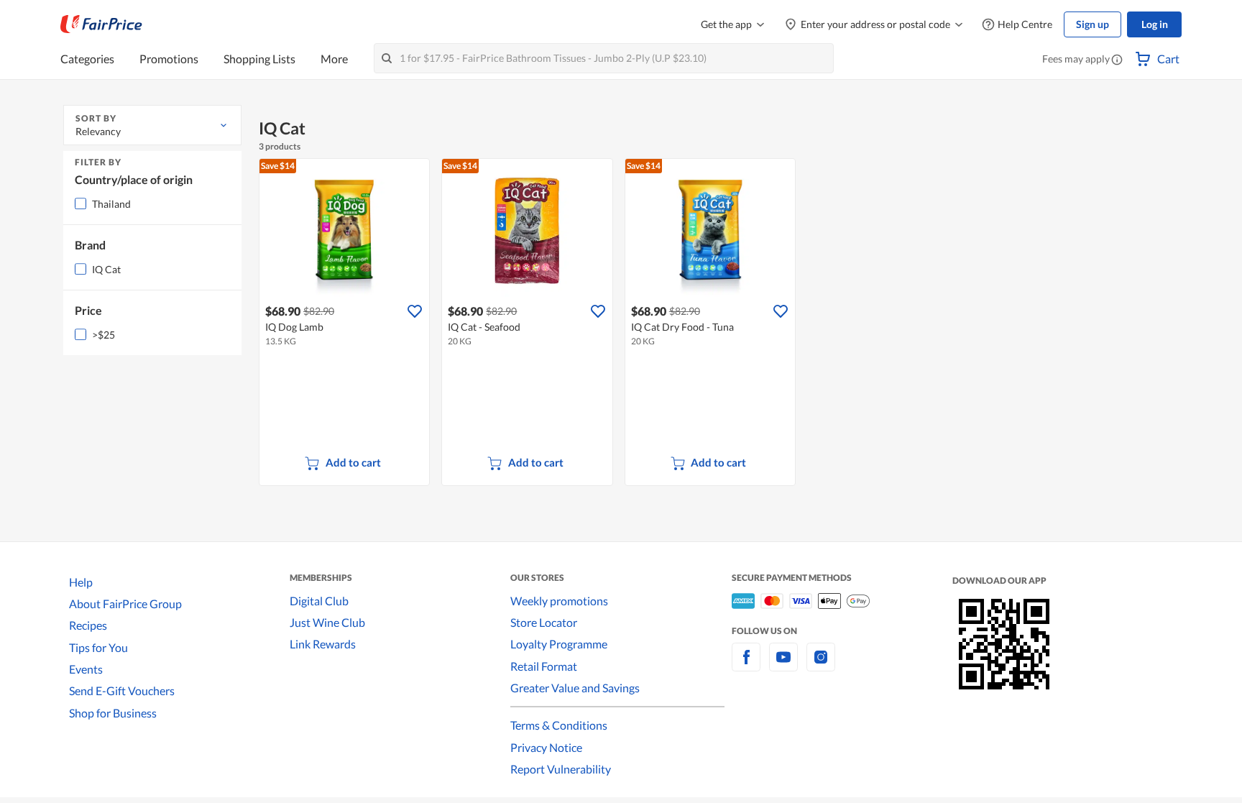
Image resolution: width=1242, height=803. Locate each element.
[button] (1117, 60)
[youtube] (783, 665)
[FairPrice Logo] (101, 24)
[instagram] (820, 665)
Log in (1154, 24)
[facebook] (746, 665)
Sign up (1092, 24)
